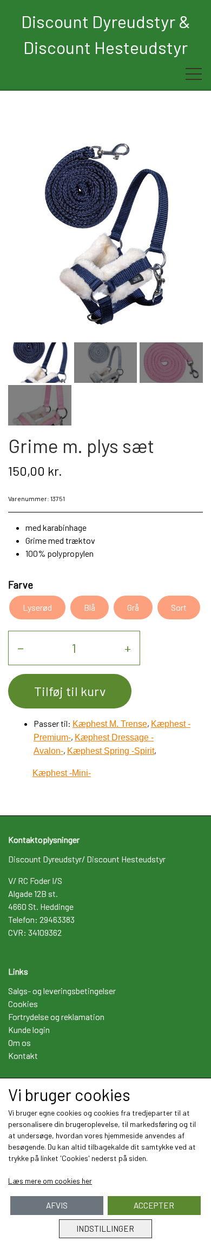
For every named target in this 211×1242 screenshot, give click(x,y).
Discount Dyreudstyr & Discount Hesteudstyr (105, 34)
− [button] (20, 648)
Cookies (23, 1003)
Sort (179, 607)
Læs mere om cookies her (50, 1180)
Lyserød (37, 607)
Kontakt (23, 1055)
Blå (89, 607)
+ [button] (127, 648)
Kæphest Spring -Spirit (110, 750)
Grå (133, 607)
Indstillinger (105, 1228)
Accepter (154, 1205)
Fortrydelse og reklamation (56, 1016)
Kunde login (29, 1029)
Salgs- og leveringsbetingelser (62, 991)
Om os (19, 1042)
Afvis (57, 1205)
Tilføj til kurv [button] (70, 691)
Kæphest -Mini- (61, 773)
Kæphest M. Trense (109, 723)
